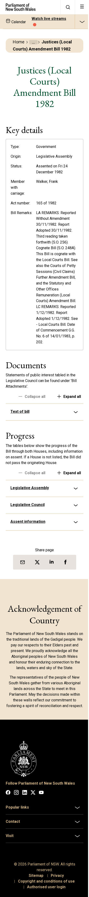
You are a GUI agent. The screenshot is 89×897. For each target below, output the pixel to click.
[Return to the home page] (30, 7)
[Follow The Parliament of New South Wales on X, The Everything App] (33, 820)
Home (18, 41)
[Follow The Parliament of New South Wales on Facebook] (8, 820)
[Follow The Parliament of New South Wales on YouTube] (41, 820)
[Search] (68, 7)
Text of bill (19, 429)
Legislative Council (27, 528)
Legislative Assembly (29, 511)
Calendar (18, 22)
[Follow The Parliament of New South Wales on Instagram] (16, 820)
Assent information (27, 545)
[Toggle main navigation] (82, 7)
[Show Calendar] (82, 21)
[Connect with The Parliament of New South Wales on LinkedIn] (24, 820)
